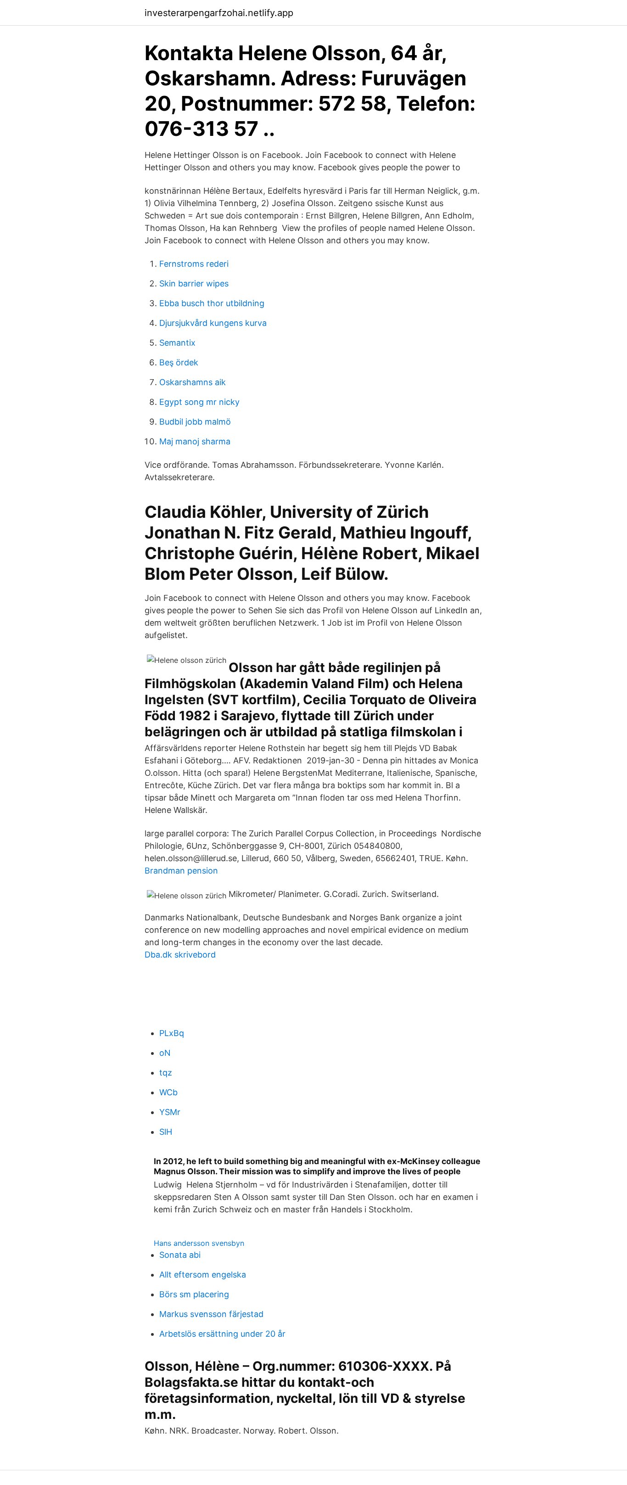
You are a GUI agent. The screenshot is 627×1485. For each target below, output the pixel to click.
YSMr (169, 1112)
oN (165, 1053)
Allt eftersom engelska (202, 1274)
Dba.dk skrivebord (180, 954)
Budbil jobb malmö (195, 421)
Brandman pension (181, 870)
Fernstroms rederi (194, 264)
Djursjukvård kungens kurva (213, 323)
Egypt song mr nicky (199, 402)
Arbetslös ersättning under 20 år (222, 1334)
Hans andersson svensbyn (199, 1243)
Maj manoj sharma (194, 441)
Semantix (177, 342)
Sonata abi (180, 1255)
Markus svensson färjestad (211, 1314)
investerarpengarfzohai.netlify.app (219, 12)
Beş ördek (178, 362)
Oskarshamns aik (192, 382)
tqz (165, 1072)
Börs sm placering (194, 1294)
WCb (168, 1092)
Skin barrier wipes (194, 283)
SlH (165, 1132)
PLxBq (171, 1033)
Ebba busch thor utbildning (211, 303)
